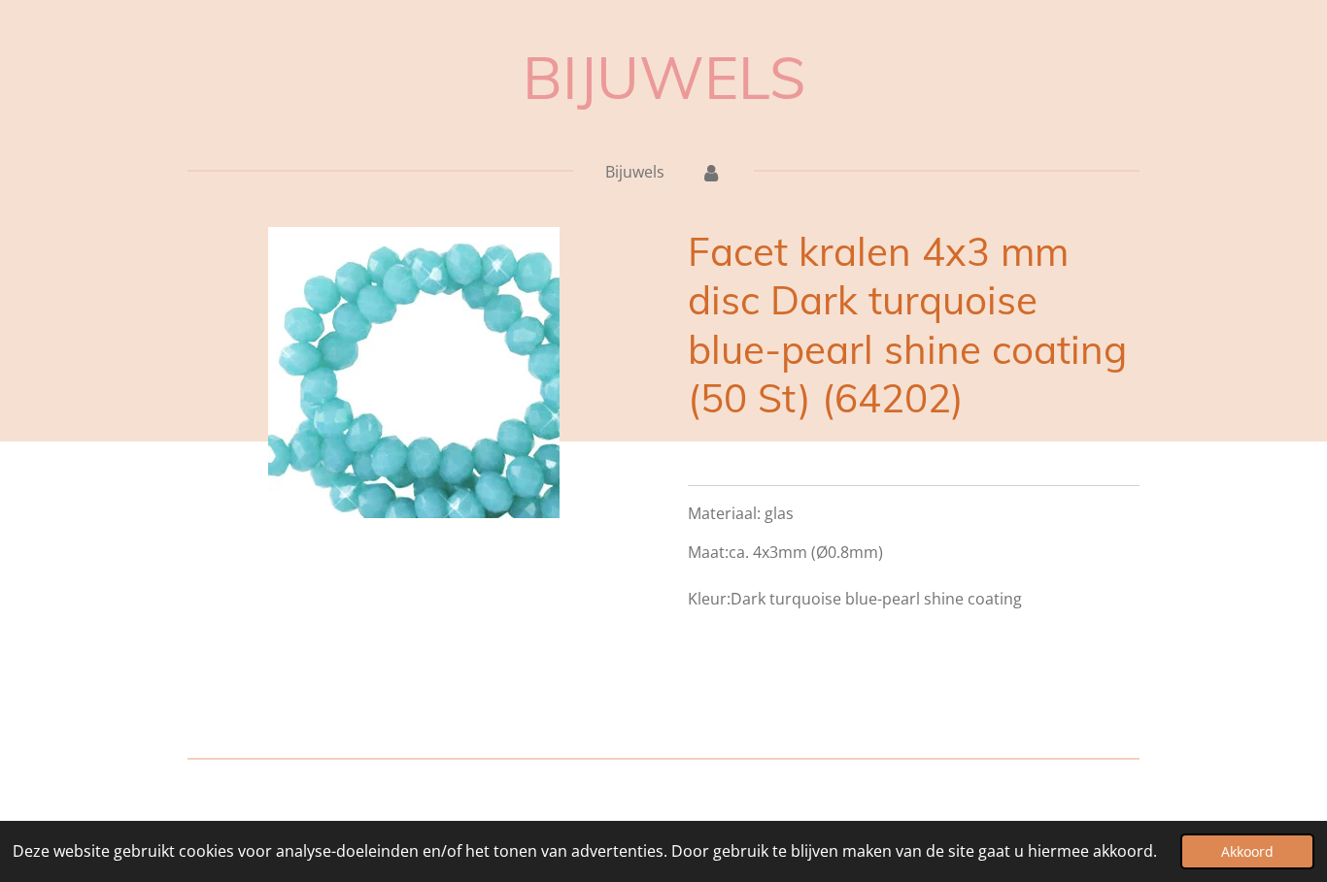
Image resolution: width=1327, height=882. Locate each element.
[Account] (710, 171)
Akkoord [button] (1247, 851)
